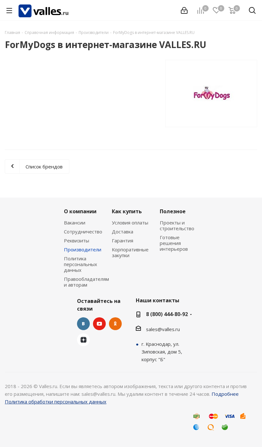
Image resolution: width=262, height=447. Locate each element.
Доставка (122, 231)
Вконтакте (83, 323)
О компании (80, 211)
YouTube (99, 323)
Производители (82, 249)
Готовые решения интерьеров (174, 243)
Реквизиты (76, 240)
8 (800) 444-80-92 (167, 314)
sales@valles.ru (163, 329)
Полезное (173, 211)
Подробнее (225, 394)
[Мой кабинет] (184, 10)
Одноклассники (115, 323)
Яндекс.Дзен (83, 339)
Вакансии (74, 222)
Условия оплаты (130, 222)
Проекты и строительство (177, 225)
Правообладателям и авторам (86, 282)
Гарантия (122, 240)
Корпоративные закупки (130, 252)
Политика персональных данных (80, 264)
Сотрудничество (83, 231)
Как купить (127, 211)
